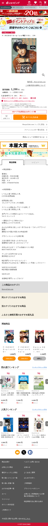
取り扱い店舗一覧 (8, 483)
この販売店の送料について (35, 85)
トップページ (5, 7)
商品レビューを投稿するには (33, 137)
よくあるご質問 (29, 472)
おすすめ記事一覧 (8, 488)
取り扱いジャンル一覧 (9, 478)
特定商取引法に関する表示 (33, 501)
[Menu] (3, 3)
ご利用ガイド (6, 510)
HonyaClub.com (7, 289)
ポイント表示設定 (8, 504)
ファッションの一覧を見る (34, 130)
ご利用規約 (28, 483)
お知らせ (27, 467)
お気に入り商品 (7, 467)
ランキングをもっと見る (39, 367)
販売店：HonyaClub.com (36, 82)
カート (4, 494)
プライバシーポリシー (32, 488)
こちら (27, 519)
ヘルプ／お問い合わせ (32, 462)
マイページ (6, 499)
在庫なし (39, 358)
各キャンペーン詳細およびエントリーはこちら (19, 101)
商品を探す (6, 462)
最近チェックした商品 (9, 472)
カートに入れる (30, 117)
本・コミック (17, 7)
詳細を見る (9, 358)
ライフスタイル (30, 7)
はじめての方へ (29, 478)
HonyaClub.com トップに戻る (33, 124)
